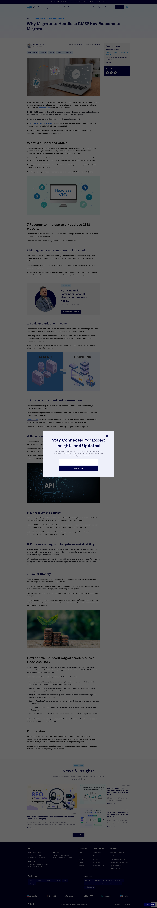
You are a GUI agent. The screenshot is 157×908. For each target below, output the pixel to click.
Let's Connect (150, 904)
